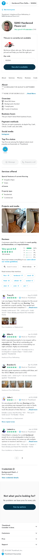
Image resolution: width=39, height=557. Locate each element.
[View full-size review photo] (5, 321)
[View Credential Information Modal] (13, 469)
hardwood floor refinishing (19, 14)
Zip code (7, 56)
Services (12, 78)
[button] (7, 26)
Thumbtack (5, 14)
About (4, 78)
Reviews (28, 78)
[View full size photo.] (14, 220)
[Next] (22, 458)
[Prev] (16, 458)
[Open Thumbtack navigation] (4, 3)
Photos (19, 78)
